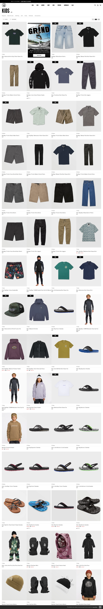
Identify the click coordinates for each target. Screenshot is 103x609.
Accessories (37, 15)
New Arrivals (10, 15)
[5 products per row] (98, 19)
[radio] (3, 53)
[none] (14, 53)
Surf (22, 15)
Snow (26, 15)
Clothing (17, 15)
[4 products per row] (95, 19)
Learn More (95, 607)
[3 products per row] (93, 19)
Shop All (4, 15)
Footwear (31, 15)
